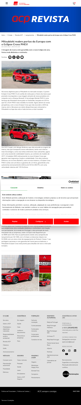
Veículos (6, 356)
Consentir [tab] (14, 188)
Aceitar (66, 221)
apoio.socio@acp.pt (68, 342)
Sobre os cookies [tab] (67, 188)
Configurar (39, 221)
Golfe (4, 348)
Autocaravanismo (8, 352)
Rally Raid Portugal (53, 339)
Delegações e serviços (69, 339)
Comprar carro (7, 360)
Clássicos (6, 345)
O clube (10, 35)
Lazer (19, 370)
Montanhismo (35, 377)
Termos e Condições (7, 400)
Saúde (19, 324)
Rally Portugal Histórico (51, 326)
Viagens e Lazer (34, 356)
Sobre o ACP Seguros (21, 378)
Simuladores (21, 374)
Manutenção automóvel (7, 364)
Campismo (34, 374)
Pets (18, 341)
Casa (18, 327)
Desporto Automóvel (51, 317)
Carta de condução (34, 321)
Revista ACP (19, 35)
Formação (35, 316)
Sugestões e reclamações (70, 362)
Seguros (20, 356)
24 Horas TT (51, 336)
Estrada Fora (35, 371)
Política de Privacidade (8, 391)
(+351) (69, 328)
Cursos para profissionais (35, 335)
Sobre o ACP (7, 324)
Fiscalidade (6, 369)
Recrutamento (67, 360)
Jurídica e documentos (21, 331)
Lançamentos (29, 35)
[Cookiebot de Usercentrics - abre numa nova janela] (70, 182)
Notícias (49, 352)
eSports (49, 348)
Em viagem (20, 320)
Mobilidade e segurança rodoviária (7, 329)
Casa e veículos (22, 360)
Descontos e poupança (21, 337)
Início (3, 35)
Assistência (21, 316)
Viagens (33, 362)
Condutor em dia (36, 339)
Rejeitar (14, 221)
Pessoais (20, 363)
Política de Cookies (23, 391)
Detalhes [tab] (40, 188)
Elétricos (5, 372)
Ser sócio (5, 320)
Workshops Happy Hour (35, 366)
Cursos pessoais (36, 325)
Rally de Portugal (52, 322)
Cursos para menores (35, 330)
